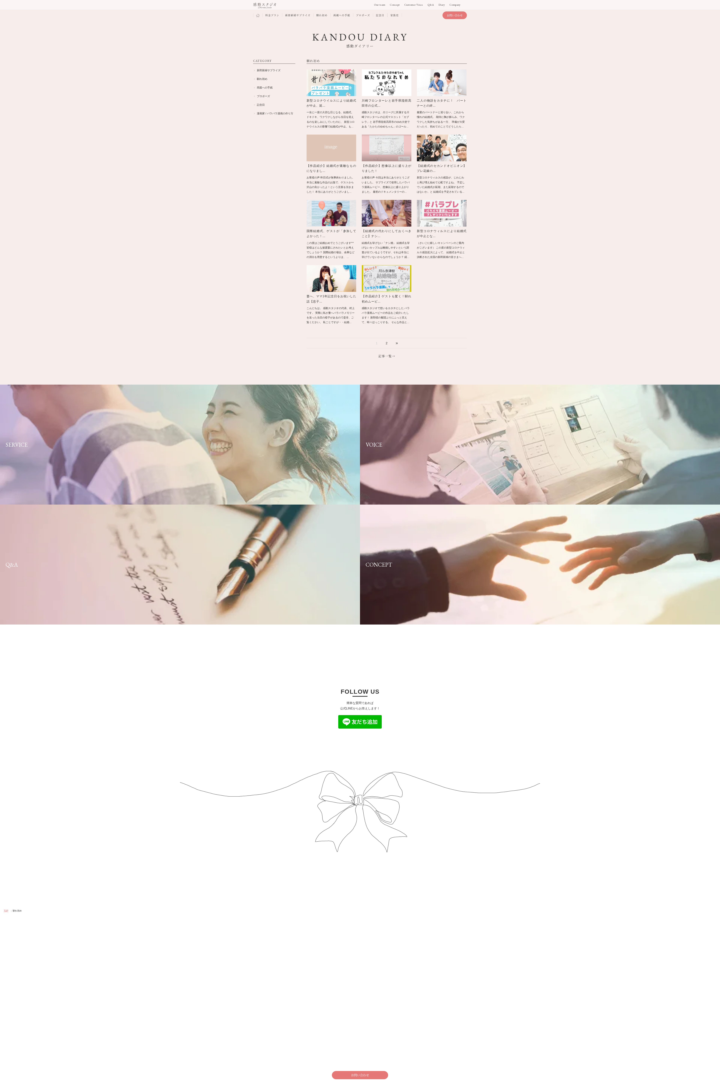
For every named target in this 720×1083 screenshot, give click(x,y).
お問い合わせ (455, 15)
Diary (442, 4)
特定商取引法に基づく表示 (269, 1033)
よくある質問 (261, 1021)
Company (454, 4)
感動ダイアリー (335, 996)
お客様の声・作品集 (338, 992)
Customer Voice (413, 4)
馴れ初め (262, 78)
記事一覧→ (386, 356)
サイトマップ (261, 1025)
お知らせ (404, 975)
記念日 (261, 104)
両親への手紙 (265, 87)
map (258, 975)
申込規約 (258, 1038)
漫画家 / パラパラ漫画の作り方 (275, 113)
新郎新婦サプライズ (268, 70)
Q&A (431, 4)
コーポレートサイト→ (266, 982)
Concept (395, 4)
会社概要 (404, 967)
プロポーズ (263, 96)
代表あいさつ (407, 971)
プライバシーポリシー (266, 1029)
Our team (379, 4)
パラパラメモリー (336, 967)
